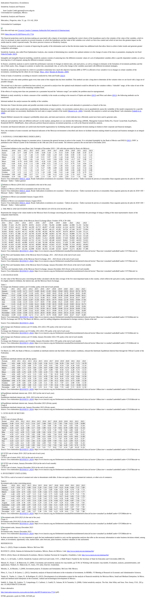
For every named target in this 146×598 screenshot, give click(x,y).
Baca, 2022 (44, 72)
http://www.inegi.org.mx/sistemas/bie (80, 551)
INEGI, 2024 (25, 179)
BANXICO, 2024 (26, 251)
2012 (114, 95)
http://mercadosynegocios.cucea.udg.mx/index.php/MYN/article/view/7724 (28, 592)
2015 (94, 95)
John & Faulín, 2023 (8, 54)
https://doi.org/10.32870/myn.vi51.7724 (19, 34)
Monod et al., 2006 (75, 111)
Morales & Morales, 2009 (59, 72)
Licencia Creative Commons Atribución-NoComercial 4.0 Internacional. (44, 30)
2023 (62, 76)
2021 (129, 140)
